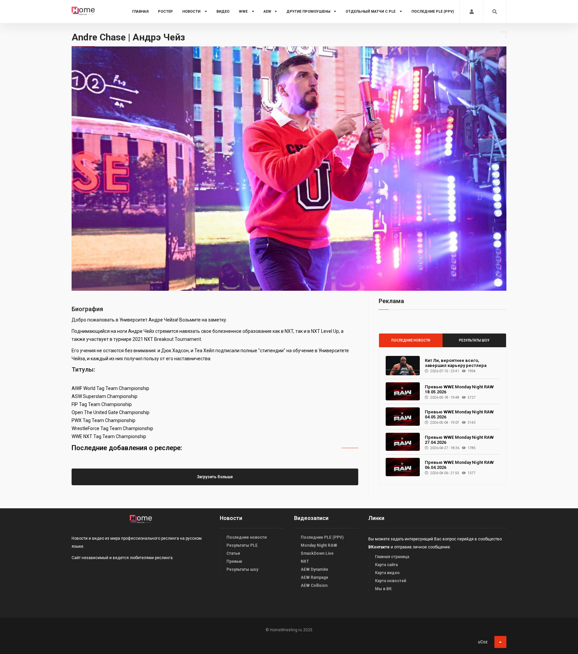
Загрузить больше (215, 477)
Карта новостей (390, 580)
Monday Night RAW (319, 545)
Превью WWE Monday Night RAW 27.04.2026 (459, 440)
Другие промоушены (308, 11)
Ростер (165, 11)
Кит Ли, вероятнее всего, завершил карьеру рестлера (455, 363)
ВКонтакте (379, 547)
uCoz (483, 642)
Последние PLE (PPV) (432, 11)
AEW (267, 11)
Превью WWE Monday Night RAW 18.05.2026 (459, 389)
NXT (305, 561)
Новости (191, 11)
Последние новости (410, 340)
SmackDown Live (317, 553)
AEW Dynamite (314, 569)
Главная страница (392, 556)
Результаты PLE (242, 545)
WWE (244, 11)
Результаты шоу (474, 340)
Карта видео (387, 572)
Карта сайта (386, 564)
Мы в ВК (383, 588)
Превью (234, 561)
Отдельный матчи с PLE (371, 11)
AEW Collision (314, 585)
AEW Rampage (314, 577)
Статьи (233, 553)
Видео (222, 11)
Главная (140, 11)
